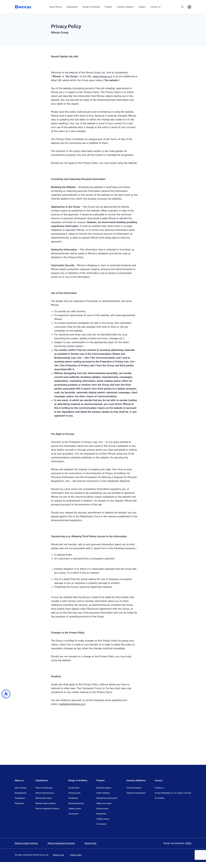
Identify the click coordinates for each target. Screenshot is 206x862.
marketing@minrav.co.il (72, 704)
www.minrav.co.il (102, 76)
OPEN (188, 843)
